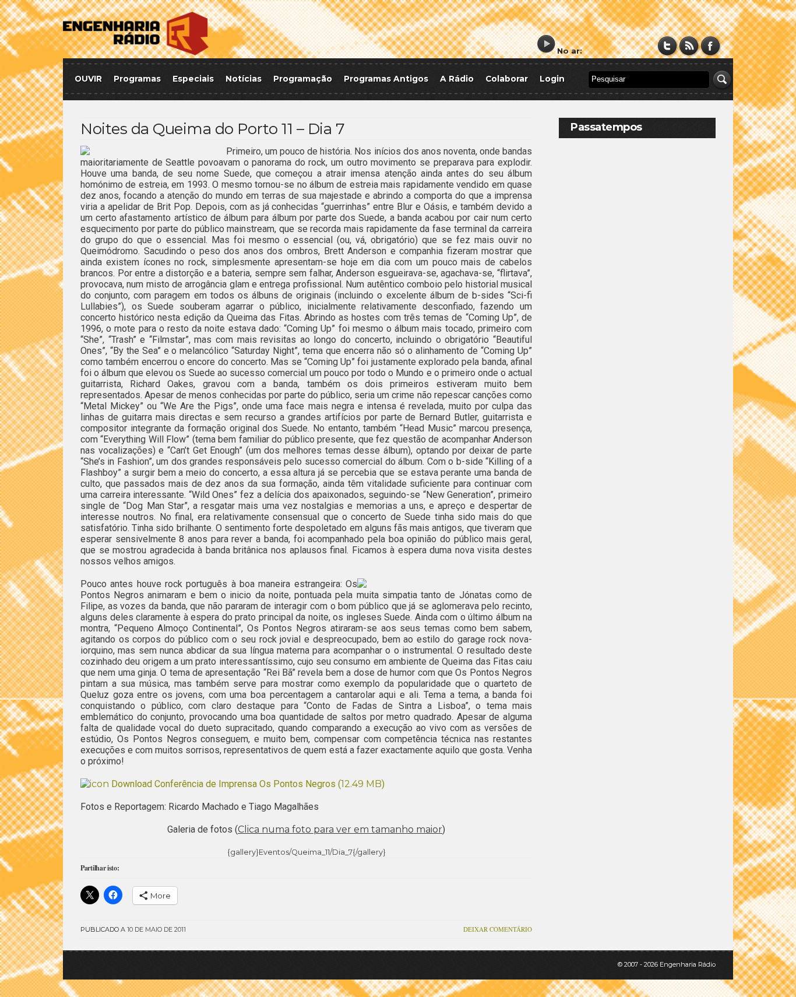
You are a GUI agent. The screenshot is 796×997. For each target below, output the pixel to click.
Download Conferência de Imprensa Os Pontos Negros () (247, 783)
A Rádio (457, 78)
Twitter (667, 46)
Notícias (244, 78)
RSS (689, 46)
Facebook (710, 46)
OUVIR (88, 78)
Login (552, 78)
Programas (137, 78)
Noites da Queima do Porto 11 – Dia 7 (212, 128)
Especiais (193, 78)
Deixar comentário (497, 929)
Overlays (699, 312)
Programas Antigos (386, 78)
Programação (302, 78)
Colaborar (506, 78)
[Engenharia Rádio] (136, 52)
